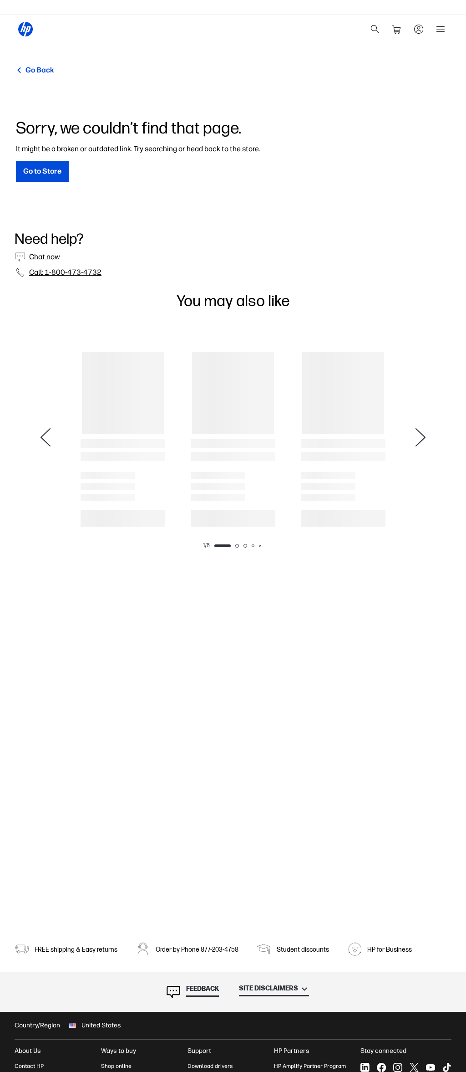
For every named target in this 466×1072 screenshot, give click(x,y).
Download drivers (210, 1066)
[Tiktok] (446, 1067)
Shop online (116, 1066)
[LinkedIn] (365, 1067)
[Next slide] (420, 437)
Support (199, 1051)
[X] (414, 1067)
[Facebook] (381, 1067)
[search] (375, 29)
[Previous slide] (45, 437)
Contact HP (29, 1066)
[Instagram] (397, 1067)
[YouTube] (430, 1067)
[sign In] (419, 29)
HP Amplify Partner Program (310, 1066)
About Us (28, 1051)
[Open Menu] (440, 29)
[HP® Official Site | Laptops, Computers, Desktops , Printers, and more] (25, 29)
